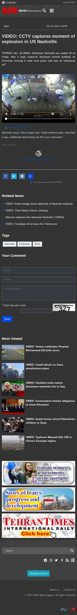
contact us (69, 589)
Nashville (10, 244)
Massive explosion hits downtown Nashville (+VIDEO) (35, 217)
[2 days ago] (13, 424)
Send (7, 319)
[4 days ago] (13, 352)
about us (54, 589)
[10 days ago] (13, 388)
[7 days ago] (13, 442)
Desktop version (38, 573)
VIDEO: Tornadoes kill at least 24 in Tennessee (31, 224)
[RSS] (67, 560)
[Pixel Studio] (71, 609)
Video (6, 26)
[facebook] (61, 560)
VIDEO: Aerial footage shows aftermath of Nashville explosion (39, 203)
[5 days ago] (13, 370)
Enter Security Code (13, 305)
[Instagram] (51, 560)
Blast (37, 244)
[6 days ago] (13, 406)
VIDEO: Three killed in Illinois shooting (26, 210)
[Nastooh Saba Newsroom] (62, 609)
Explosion (24, 244)
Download (17, 127)
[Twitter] (56, 560)
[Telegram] (45, 560)
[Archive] (72, 560)
